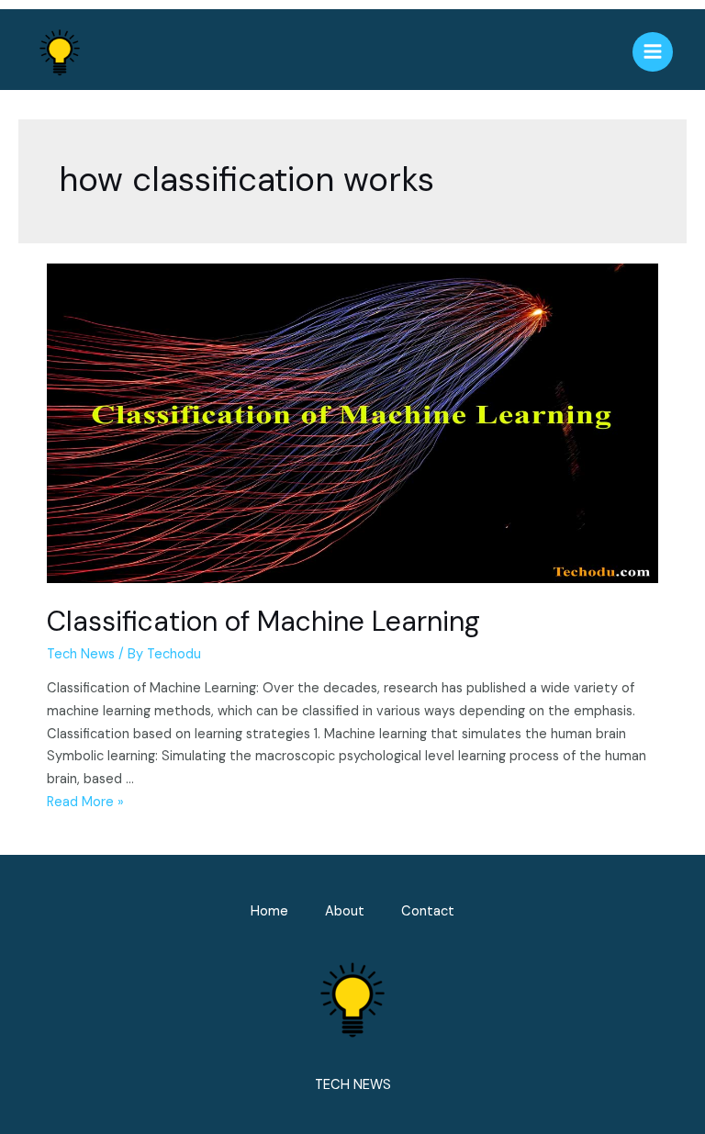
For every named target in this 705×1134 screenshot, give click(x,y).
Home (269, 911)
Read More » (85, 802)
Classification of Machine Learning (263, 621)
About (344, 911)
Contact (427, 911)
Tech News (81, 654)
